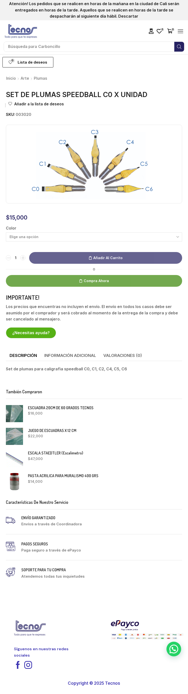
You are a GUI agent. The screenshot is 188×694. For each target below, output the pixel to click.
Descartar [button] (128, 16)
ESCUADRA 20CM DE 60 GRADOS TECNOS (61, 407)
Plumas (40, 78)
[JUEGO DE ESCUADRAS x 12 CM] (14, 436)
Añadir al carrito (108, 258)
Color (11, 228)
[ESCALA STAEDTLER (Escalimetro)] (14, 458)
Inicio (11, 78)
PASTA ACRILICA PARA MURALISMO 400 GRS (63, 475)
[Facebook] (18, 665)
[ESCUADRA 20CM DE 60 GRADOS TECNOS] (14, 413)
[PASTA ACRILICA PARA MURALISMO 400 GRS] (14, 481)
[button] (151, 31)
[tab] (23, 356)
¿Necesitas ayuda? (31, 332)
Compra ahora (96, 281)
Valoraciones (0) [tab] (122, 355)
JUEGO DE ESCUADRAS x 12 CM (52, 430)
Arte (25, 78)
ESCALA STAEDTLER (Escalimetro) (55, 453)
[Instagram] (28, 665)
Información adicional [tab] (70, 355)
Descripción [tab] (23, 355)
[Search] (179, 47)
